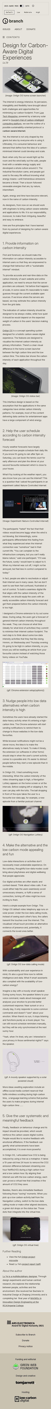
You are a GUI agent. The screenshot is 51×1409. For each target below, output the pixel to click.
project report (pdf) (31, 1264)
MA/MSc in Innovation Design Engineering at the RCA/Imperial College (22, 1302)
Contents (13, 37)
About (18, 29)
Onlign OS (8, 330)
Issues (6, 29)
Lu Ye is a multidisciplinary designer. (20, 1276)
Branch (16, 21)
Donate (30, 29)
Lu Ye (5, 62)
